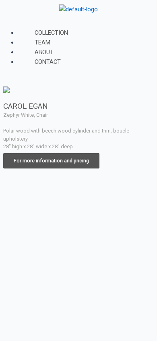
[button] (78, 23)
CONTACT (48, 61)
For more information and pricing (51, 161)
